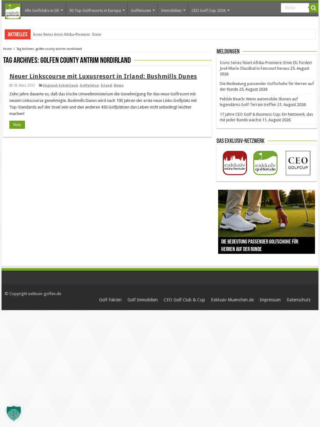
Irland (106, 85)
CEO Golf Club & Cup (184, 299)
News (118, 85)
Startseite (13, 11)
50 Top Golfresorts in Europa (95, 10)
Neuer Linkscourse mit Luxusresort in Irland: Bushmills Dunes (103, 76)
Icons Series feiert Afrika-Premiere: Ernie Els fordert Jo (78, 34)
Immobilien (171, 10)
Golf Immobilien (143, 299)
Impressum (270, 299)
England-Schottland (60, 85)
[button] (14, 413)
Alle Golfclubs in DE (42, 10)
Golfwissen (141, 10)
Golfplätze (89, 85)
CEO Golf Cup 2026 (209, 10)
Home (7, 49)
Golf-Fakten (110, 299)
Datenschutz (299, 299)
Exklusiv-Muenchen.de (232, 299)
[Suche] (313, 8)
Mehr (17, 125)
